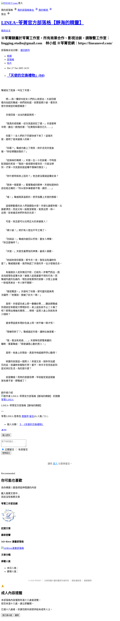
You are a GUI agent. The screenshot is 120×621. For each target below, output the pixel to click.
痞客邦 (25, 416)
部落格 (10, 59)
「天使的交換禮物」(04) (25, 75)
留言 (31, 416)
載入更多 (6, 435)
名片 (9, 63)
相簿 (9, 56)
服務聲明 (88, 580)
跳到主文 (6, 30)
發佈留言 (6, 453)
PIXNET (38, 580)
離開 (17, 615)
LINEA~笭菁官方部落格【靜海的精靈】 (42, 22)
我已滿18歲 (7, 615)
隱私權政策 (76, 580)
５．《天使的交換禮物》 (31, 424)
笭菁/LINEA (7, 399)
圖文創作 (25, 50)
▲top (3, 429)
